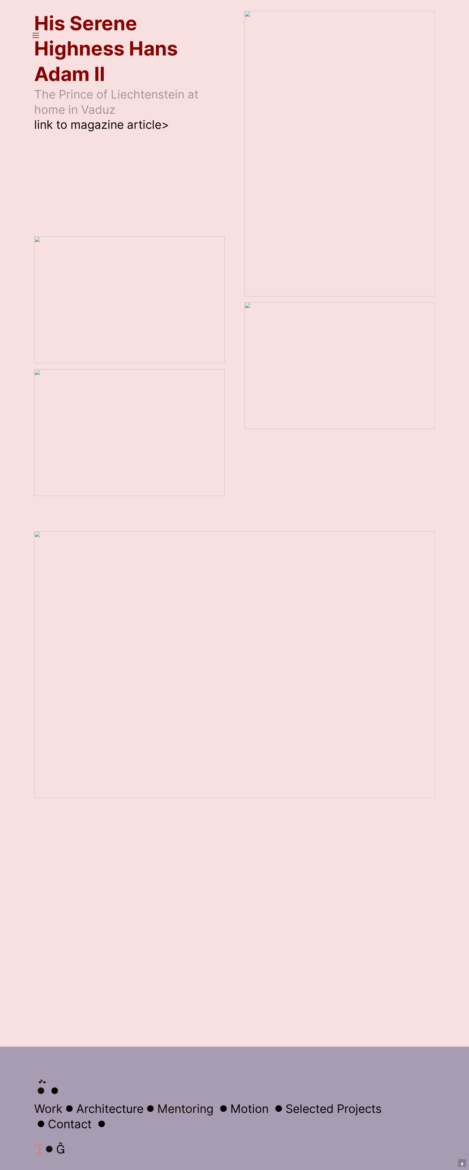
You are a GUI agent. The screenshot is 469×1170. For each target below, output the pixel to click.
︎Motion (243, 1108)
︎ (60, 1149)
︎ (55, 1091)
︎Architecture (103, 1108)
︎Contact (63, 1124)
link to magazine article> (101, 124)
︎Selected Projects (327, 1108)
